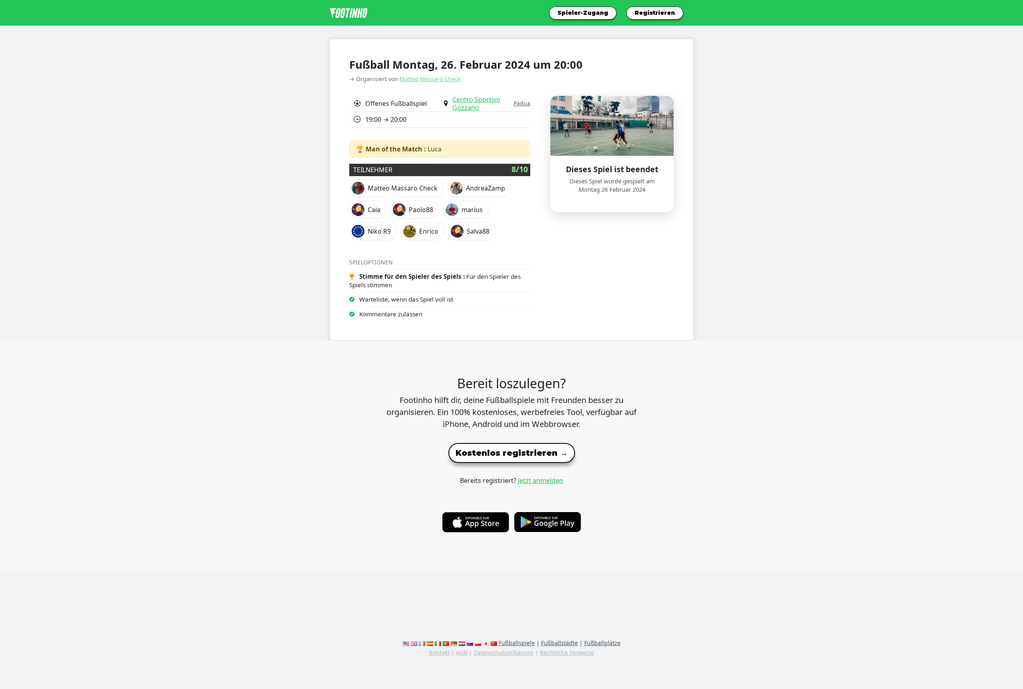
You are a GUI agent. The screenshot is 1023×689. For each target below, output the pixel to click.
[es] (430, 643)
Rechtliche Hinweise (567, 652)
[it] (438, 643)
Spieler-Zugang (582, 12)
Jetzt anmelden (540, 480)
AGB (461, 652)
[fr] (422, 643)
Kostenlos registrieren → (512, 453)
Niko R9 (379, 231)
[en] (406, 643)
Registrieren (655, 12)
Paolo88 (421, 209)
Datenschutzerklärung (503, 652)
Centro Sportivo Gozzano (476, 103)
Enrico (428, 231)
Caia (374, 209)
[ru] (470, 643)
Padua (521, 103)
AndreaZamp (485, 188)
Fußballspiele (517, 643)
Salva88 (478, 231)
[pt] (446, 643)
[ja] (486, 643)
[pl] (478, 643)
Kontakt (439, 652)
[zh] (494, 643)
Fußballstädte (559, 643)
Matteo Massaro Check (430, 79)
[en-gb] (414, 643)
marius (472, 209)
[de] (454, 643)
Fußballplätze (602, 643)
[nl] (462, 643)
